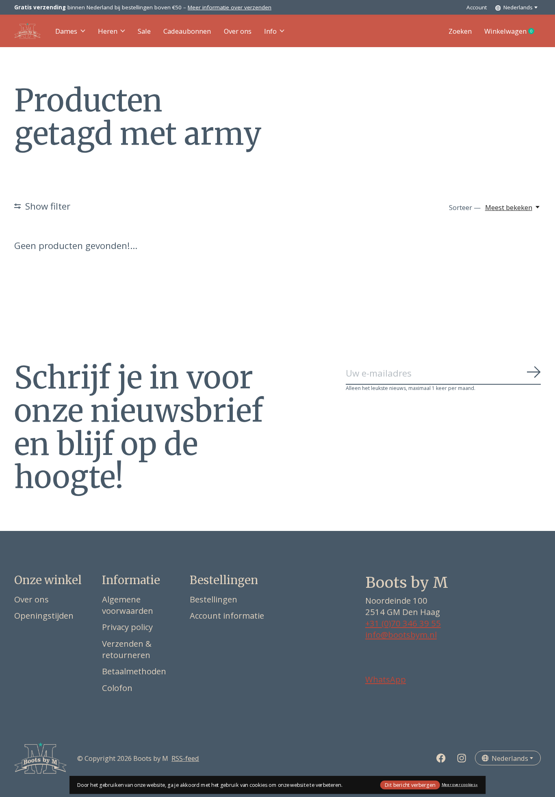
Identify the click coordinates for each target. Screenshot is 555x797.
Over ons (237, 31)
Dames (66, 31)
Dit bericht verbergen (410, 784)
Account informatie (227, 615)
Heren (107, 31)
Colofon (117, 687)
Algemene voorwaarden (127, 604)
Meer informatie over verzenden (229, 7)
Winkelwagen (512, 31)
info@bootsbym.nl (401, 634)
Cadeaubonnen (187, 31)
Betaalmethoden (134, 671)
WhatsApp (385, 679)
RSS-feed (185, 758)
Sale (144, 31)
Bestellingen (213, 599)
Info (270, 31)
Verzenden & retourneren (127, 649)
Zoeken (460, 31)
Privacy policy (127, 626)
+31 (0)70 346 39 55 (403, 623)
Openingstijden (44, 615)
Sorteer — (465, 207)
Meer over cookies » (460, 784)
